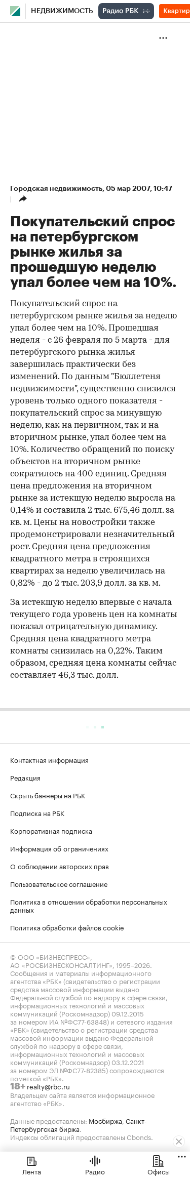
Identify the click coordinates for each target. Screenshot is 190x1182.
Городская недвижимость (56, 188)
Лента (31, 1171)
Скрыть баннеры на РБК (47, 795)
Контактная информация (49, 759)
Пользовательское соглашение (58, 883)
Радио (95, 1171)
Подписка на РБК (37, 812)
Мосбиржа (105, 1120)
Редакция (25, 777)
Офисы (158, 1171)
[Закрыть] (179, 1141)
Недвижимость (62, 11)
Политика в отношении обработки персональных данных (88, 905)
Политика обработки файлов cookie (67, 927)
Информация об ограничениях (59, 848)
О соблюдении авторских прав (59, 866)
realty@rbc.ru (48, 1086)
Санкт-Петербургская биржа (78, 1124)
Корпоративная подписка (51, 830)
